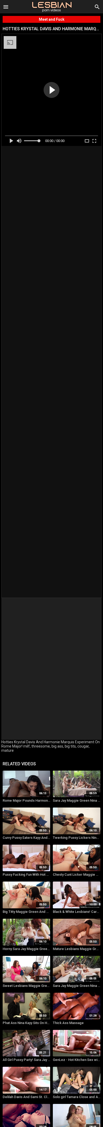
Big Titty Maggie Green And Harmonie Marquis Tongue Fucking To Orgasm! (26, 912)
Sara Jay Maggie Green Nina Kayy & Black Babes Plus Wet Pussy (76, 800)
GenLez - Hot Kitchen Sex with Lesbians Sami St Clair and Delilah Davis (76, 1060)
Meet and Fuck (51, 19)
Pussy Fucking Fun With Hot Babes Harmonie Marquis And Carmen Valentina (26, 874)
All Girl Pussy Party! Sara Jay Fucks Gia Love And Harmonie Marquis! (26, 1060)
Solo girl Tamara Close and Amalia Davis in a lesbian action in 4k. (76, 1097)
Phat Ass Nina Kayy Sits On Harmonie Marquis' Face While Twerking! (26, 1023)
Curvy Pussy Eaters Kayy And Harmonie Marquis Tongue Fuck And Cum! (26, 838)
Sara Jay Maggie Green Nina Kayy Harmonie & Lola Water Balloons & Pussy (76, 986)
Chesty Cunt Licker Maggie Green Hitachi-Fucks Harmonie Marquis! (76, 874)
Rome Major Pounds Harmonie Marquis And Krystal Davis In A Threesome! (26, 800)
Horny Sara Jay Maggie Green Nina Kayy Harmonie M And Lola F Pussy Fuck (26, 949)
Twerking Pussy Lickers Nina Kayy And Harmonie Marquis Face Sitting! (76, 838)
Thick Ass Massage (68, 1023)
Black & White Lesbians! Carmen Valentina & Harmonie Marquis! (76, 912)
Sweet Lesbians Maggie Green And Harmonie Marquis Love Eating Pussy (26, 986)
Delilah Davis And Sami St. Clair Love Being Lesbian (26, 1097)
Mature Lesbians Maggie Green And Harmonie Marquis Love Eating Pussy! (76, 949)
